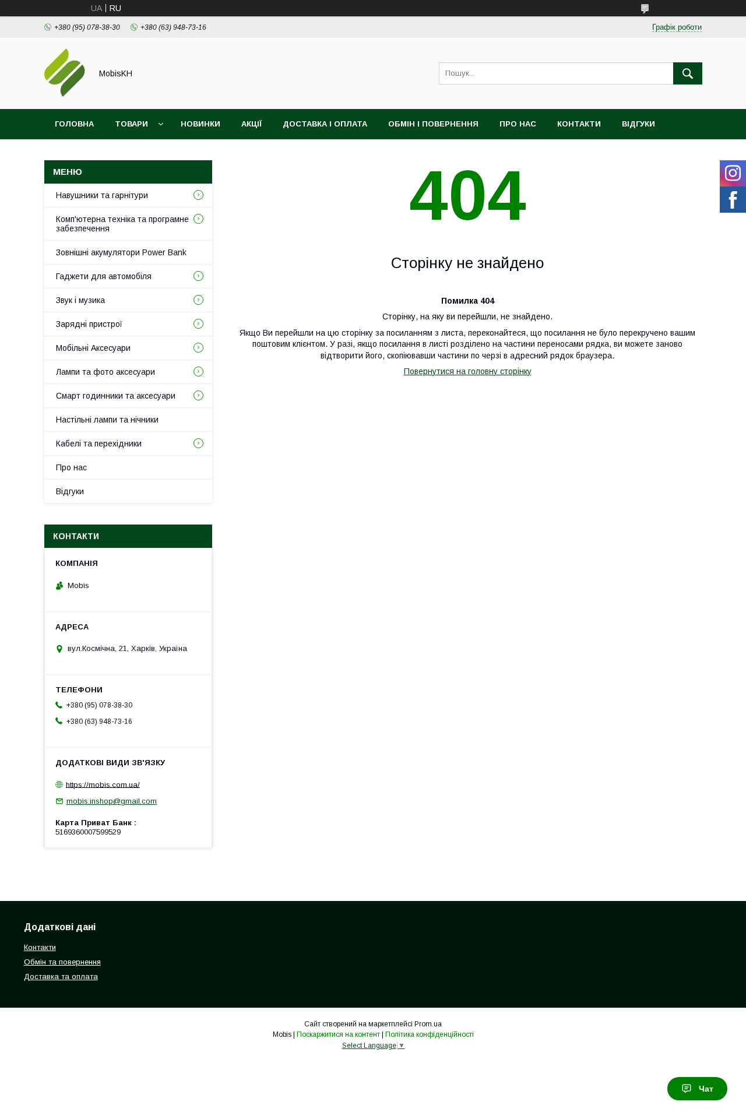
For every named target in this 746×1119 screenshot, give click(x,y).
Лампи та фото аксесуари (105, 371)
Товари (131, 123)
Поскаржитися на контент (338, 1034)
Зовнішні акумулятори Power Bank (121, 252)
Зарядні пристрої (89, 324)
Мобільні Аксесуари (93, 348)
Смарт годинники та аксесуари (115, 395)
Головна (74, 123)
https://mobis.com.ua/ (103, 784)
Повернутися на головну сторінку (468, 371)
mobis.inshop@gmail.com (111, 801)
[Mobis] (64, 93)
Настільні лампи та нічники (107, 419)
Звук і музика (80, 300)
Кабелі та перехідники (99, 443)
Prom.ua (428, 1024)
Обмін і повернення (433, 123)
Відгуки (638, 123)
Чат (706, 1088)
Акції (251, 123)
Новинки (200, 123)
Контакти (579, 123)
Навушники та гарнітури (102, 195)
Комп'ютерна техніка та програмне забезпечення (122, 223)
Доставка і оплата (325, 123)
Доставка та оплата (61, 976)
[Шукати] (687, 73)
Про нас (517, 123)
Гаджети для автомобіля (104, 276)
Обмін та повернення (62, 962)
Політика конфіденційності (429, 1034)
